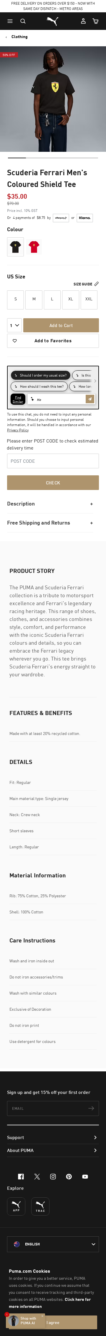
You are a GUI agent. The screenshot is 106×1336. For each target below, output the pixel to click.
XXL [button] (88, 298)
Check (53, 482)
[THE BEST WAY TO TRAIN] (40, 1206)
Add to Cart (61, 325)
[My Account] (83, 21)
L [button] (52, 298)
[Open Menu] (11, 21)
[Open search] (23, 21)
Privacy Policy (18, 430)
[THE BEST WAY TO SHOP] (16, 1206)
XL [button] (70, 298)
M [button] (34, 298)
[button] (11, 21)
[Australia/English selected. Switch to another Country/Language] (53, 1244)
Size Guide (83, 284)
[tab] (17, 158)
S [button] (15, 298)
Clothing (19, 36)
